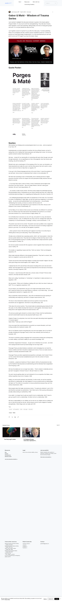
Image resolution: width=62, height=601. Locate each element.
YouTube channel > (26, 543)
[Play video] (31, 51)
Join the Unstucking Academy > (11, 459)
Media (14, 412)
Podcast (6, 453)
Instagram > (25, 546)
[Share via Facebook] (9, 417)
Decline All (51, 599)
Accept (56, 599)
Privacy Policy (7, 599)
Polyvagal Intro (8, 455)
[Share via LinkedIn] (15, 417)
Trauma (10, 412)
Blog (6, 452)
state (21, 409)
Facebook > (25, 547)
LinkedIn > (25, 545)
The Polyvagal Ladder (10, 439)
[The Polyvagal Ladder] (11, 432)
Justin (8, 3)
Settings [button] (45, 599)
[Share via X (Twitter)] (12, 417)
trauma (10, 409)
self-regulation (16, 409)
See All (58, 425)
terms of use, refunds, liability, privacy (30, 452)
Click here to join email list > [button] (45, 457)
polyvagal (25, 409)
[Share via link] (18, 417)
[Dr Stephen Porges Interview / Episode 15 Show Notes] (31, 432)
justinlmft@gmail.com (44, 543)
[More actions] (52, 12)
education (31, 409)
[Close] (60, 599)
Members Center (8, 456)
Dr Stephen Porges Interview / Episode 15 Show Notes (29, 440)
